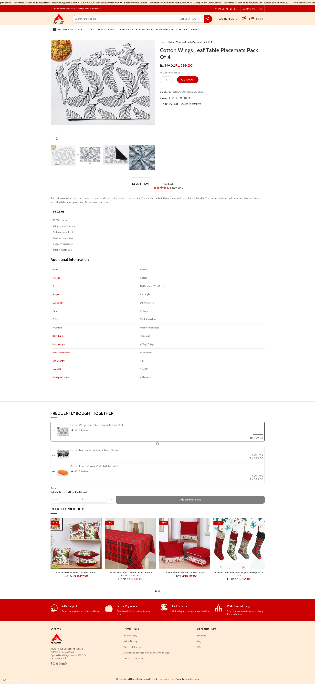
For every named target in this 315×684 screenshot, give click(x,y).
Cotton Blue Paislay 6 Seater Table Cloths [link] (94, 450)
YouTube (223, 9)
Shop (200, 92)
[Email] (185, 98)
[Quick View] (99, 538)
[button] (162, 187)
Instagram (216, 9)
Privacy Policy (130, 635)
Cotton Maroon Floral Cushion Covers (76, 572)
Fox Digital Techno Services (185, 678)
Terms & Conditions (134, 658)
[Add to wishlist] (99, 523)
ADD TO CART (188, 79)
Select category (189, 19)
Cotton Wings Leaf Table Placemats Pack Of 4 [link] (96, 425)
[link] (63, 431)
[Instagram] (173, 98)
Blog (199, 641)
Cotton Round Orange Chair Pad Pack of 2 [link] (94, 466)
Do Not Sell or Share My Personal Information (147, 652)
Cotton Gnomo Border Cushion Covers (185, 572)
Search (208, 19)
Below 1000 (179, 92)
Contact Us (248, 9)
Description (140, 183)
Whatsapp (235, 9)
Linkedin (231, 9)
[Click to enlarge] (57, 138)
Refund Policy (130, 641)
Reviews (173, 185)
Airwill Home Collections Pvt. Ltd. (140, 678)
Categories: (166, 92)
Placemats (191, 92)
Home (163, 42)
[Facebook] (169, 98)
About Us (201, 635)
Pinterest (227, 9)
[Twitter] (181, 98)
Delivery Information (134, 647)
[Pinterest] (189, 98)
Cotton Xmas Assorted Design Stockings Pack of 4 (239, 574)
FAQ (261, 9)
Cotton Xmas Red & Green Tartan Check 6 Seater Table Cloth (130, 574)
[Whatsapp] (177, 98)
